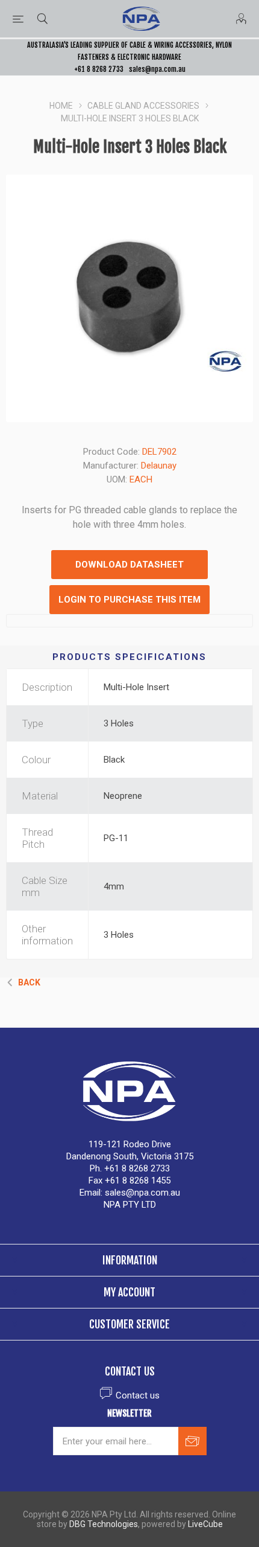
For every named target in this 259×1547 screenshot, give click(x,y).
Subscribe (192, 1441)
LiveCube (205, 1524)
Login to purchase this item (129, 599)
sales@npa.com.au (157, 69)
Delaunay (158, 465)
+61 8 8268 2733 (98, 69)
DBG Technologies (103, 1524)
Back (29, 982)
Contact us (138, 1395)
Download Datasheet (129, 564)
